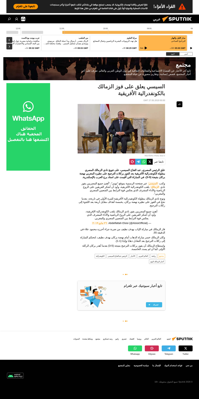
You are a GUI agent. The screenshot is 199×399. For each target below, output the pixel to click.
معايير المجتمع (124, 365)
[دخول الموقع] (17, 19)
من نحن (189, 365)
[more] (179, 104)
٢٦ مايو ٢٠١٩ (100, 223)
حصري (124, 339)
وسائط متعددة (87, 339)
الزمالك (155, 187)
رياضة (154, 256)
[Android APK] (15, 376)
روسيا (139, 339)
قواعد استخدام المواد (173, 365)
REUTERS (149, 156)
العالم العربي (143, 256)
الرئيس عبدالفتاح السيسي (117, 256)
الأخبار (133, 256)
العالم (146, 339)
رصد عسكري (108, 339)
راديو (117, 339)
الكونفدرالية (100, 256)
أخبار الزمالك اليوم (157, 262)
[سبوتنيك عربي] (178, 22)
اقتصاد (132, 339)
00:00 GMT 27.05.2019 (154, 100)
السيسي (153, 183)
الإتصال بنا (156, 365)
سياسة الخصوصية (141, 365)
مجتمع (161, 256)
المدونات (76, 339)
